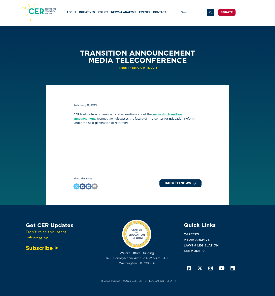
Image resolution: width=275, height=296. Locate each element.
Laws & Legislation (201, 245)
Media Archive (197, 240)
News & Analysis (123, 12)
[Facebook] (83, 186)
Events (144, 12)
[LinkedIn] (89, 186)
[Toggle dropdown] (203, 251)
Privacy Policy (110, 280)
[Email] (95, 186)
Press (122, 67)
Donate (227, 12)
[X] (76, 186)
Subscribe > (42, 248)
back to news (178, 183)
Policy (103, 12)
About (71, 12)
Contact (159, 12)
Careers (191, 234)
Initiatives (87, 12)
